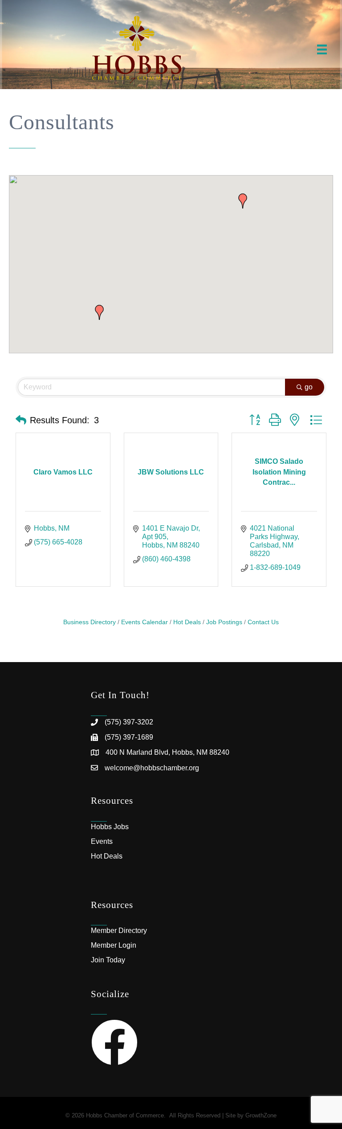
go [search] (309, 387)
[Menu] (322, 49)
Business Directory (89, 622)
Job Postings (224, 622)
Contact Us (263, 622)
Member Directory (119, 930)
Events (102, 841)
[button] (243, 201)
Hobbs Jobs (110, 826)
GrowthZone (261, 1115)
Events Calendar (144, 622)
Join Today (108, 960)
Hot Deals (187, 622)
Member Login (113, 945)
